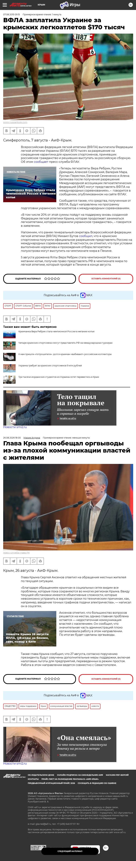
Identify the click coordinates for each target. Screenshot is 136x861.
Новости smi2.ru (15, 427)
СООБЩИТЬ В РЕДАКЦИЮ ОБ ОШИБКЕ (97, 783)
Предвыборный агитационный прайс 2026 (51, 783)
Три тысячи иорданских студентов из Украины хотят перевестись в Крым (58, 377)
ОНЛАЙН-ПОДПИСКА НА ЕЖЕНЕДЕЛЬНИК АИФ (80, 775)
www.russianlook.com (15, 122)
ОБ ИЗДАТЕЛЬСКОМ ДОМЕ (41, 775)
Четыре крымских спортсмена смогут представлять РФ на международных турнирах (65, 342)
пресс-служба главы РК (16, 552)
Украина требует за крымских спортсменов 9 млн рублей (50, 365)
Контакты (33, 779)
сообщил (85, 236)
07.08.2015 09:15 (11, 14)
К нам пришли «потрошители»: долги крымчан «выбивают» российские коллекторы (65, 354)
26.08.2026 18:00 (12, 437)
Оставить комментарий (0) (106, 279)
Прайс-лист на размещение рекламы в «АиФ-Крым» (70, 779)
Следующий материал (70, 851)
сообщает (41, 161)
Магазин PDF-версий (117, 775)
